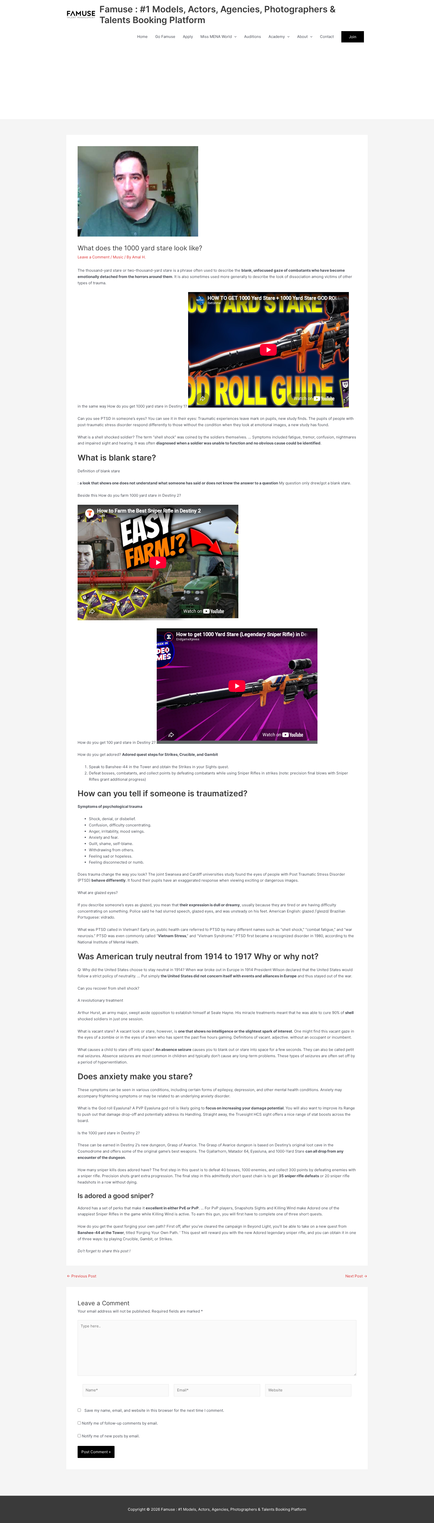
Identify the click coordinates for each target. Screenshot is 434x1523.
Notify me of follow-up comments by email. (120, 1423)
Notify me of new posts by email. (111, 1436)
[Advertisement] (217, 82)
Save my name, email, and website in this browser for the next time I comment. (154, 1410)
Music (118, 257)
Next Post (356, 1276)
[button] (234, 36)
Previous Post (81, 1276)
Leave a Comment (94, 257)
